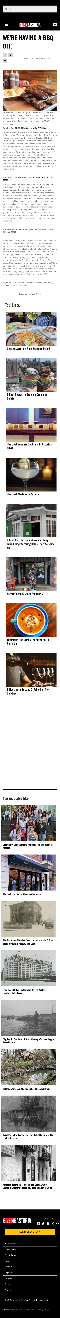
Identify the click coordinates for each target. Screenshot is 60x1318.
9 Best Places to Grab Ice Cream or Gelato (27, 396)
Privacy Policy (43, 1309)
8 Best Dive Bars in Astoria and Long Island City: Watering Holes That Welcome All (31, 544)
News (7, 1261)
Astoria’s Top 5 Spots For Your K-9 (26, 594)
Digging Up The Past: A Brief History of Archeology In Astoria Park (28, 1041)
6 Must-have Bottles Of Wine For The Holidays (28, 691)
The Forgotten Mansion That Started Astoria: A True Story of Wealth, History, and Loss (28, 942)
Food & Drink (10, 1243)
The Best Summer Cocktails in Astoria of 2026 (30, 446)
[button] (38, 1223)
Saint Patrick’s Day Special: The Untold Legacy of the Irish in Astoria (28, 1137)
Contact (8, 1284)
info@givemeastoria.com (21, 1309)
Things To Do (10, 1249)
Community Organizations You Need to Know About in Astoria (27, 846)
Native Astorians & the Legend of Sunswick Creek (26, 1089)
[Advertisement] (30, 748)
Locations (9, 1278)
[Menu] (6, 24)
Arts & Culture (10, 1255)
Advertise (8, 1290)
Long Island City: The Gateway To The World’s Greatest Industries (24, 991)
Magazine (9, 1273)
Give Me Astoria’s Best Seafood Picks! (28, 349)
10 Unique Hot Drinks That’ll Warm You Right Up (28, 642)
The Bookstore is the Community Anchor (22, 894)
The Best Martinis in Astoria (23, 494)
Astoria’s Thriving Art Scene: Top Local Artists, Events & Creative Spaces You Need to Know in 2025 (27, 1186)
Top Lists (8, 1267)
